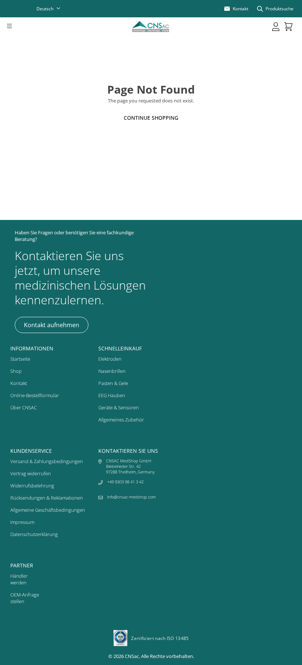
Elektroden (110, 359)
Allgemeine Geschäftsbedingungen (47, 510)
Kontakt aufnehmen (51, 325)
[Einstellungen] (276, 26)
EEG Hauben (111, 395)
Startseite (20, 359)
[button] (19, 26)
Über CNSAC (23, 407)
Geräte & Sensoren (118, 407)
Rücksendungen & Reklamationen (46, 497)
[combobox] (53, 8)
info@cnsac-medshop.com (131, 497)
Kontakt (18, 383)
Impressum (22, 522)
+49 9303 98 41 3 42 (125, 481)
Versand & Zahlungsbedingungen (46, 461)
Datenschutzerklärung (34, 534)
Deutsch (44, 9)
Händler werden (19, 579)
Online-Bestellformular (34, 395)
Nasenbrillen (112, 371)
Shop (16, 371)
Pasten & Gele (113, 383)
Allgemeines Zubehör (121, 419)
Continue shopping (151, 117)
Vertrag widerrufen (30, 473)
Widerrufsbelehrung (32, 485)
